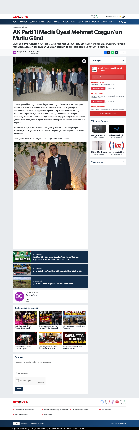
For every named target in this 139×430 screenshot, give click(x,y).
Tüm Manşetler (106, 410)
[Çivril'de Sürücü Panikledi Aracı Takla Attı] (74, 318)
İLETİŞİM (104, 22)
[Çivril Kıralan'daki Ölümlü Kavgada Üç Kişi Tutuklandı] (50, 318)
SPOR (87, 22)
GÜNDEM (33, 22)
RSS (17, 423)
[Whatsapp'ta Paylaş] (112, 52)
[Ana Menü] (124, 22)
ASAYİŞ (16, 22)
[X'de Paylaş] (108, 52)
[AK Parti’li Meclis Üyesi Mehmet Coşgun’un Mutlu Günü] (50, 79)
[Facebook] (102, 402)
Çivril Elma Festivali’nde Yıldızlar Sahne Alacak (23, 327)
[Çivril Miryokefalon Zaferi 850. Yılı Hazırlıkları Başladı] (50, 338)
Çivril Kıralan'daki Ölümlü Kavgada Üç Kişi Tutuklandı (48, 327)
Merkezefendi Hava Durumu (25, 410)
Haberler (16, 27)
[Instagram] (113, 402)
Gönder (18, 389)
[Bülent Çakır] (19, 296)
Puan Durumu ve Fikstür (80, 410)
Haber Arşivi (48, 415)
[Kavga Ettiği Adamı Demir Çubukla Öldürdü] (74, 338)
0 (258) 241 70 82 (98, 101)
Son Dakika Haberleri (21, 415)
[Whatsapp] (124, 402)
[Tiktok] (120, 402)
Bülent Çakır (31, 295)
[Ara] (119, 22)
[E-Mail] (27, 300)
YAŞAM (73, 22)
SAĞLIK (50, 22)
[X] (105, 402)
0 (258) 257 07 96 (99, 88)
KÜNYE (112, 22)
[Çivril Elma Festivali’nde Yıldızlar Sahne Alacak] (26, 318)
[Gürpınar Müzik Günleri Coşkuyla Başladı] (26, 338)
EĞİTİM (80, 22)
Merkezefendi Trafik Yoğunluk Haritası (56, 410)
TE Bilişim (123, 423)
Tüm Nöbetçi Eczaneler (109, 113)
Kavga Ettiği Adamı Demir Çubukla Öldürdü (72, 348)
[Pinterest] (109, 402)
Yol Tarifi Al (111, 88)
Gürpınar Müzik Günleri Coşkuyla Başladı (23, 348)
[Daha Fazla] (116, 52)
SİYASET (57, 22)
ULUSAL (65, 22)
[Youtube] (117, 402)
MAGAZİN (95, 22)
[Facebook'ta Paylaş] (105, 52)
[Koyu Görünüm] (121, 22)
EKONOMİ (24, 22)
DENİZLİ (42, 22)
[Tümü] (123, 60)
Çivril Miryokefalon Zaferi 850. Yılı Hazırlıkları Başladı (49, 348)
